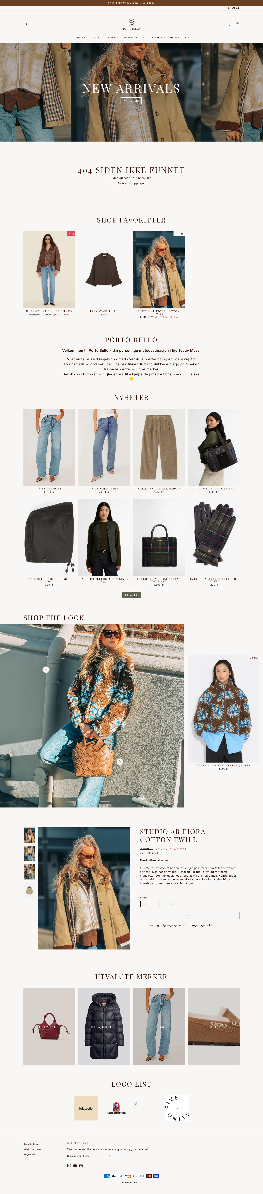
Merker (129, 37)
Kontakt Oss (178, 37)
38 (164, 904)
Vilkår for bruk (32, 1149)
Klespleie (158, 37)
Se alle (131, 595)
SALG (144, 37)
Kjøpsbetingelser (33, 1144)
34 (145, 904)
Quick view (49, 305)
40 (173, 904)
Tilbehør (110, 37)
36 (154, 904)
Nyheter (79, 37)
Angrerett (29, 1154)
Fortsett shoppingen (131, 183)
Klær (93, 37)
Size (143, 898)
